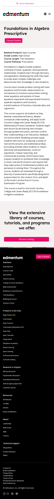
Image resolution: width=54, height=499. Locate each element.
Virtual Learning (8, 279)
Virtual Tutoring (8, 347)
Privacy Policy (8, 473)
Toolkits (6, 404)
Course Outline (13, 40)
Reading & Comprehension (12, 291)
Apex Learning (8, 351)
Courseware (7, 319)
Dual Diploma (8, 267)
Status (5, 455)
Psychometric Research (11, 375)
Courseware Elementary (13, 327)
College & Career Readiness (13, 283)
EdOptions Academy (10, 343)
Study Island (7, 339)
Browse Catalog (26, 239)
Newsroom (7, 428)
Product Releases (9, 452)
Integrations (7, 448)
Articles (5, 408)
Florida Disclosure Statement (13, 481)
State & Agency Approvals (12, 384)
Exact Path (6, 331)
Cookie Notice (8, 476)
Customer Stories (9, 388)
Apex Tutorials (8, 335)
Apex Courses (8, 323)
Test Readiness (8, 295)
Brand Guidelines (9, 471)
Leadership (7, 424)
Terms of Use (8, 478)
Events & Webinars (9, 412)
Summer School (8, 303)
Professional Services (11, 355)
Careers (6, 436)
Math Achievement (9, 287)
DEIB (4, 432)
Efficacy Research (9, 371)
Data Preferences (9, 483)
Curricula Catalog (9, 359)
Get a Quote (43, 256)
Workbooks (7, 399)
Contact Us (7, 468)
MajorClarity (7, 315)
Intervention (7, 275)
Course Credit (8, 271)
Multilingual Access (10, 299)
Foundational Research (11, 379)
